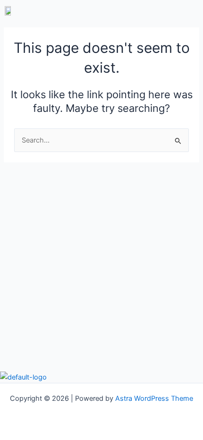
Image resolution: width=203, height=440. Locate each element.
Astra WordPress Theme (154, 398)
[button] (151, 10)
